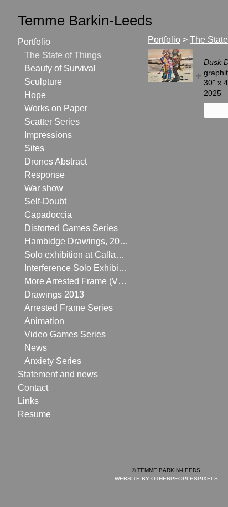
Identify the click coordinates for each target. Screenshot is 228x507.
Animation (44, 321)
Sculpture (43, 81)
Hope (35, 95)
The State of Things (62, 55)
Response (44, 175)
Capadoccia (48, 214)
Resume (34, 414)
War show (43, 188)
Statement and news (58, 374)
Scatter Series (52, 121)
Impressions (48, 135)
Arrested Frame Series (68, 308)
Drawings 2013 (54, 294)
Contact (33, 387)
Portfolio (34, 42)
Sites (34, 148)
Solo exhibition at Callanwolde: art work (76, 254)
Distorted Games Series (71, 228)
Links (28, 401)
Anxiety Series (52, 361)
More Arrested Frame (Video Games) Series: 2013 (76, 281)
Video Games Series (65, 334)
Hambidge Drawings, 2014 (76, 241)
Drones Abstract (55, 161)
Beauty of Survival (60, 68)
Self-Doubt (45, 201)
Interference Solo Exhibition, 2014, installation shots (76, 268)
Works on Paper (55, 108)
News (35, 347)
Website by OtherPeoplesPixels (166, 478)
